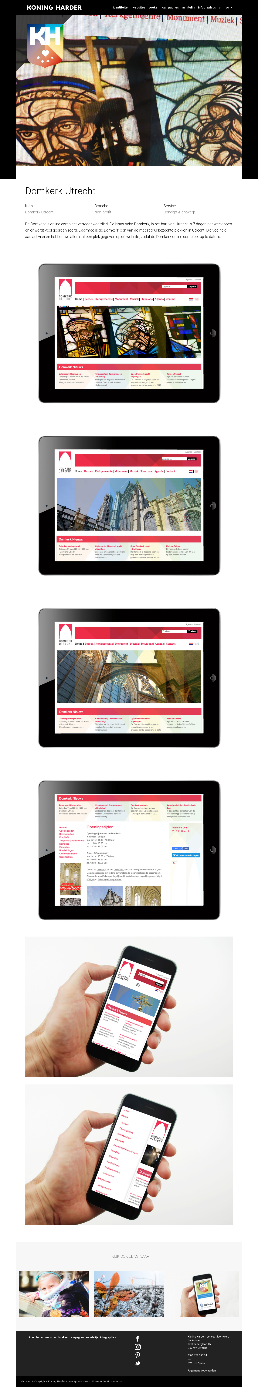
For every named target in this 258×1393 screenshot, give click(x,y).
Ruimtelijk (188, 7)
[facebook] (158, 1339)
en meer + (225, 7)
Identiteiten (121, 7)
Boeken (153, 7)
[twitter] (158, 1364)
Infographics (207, 7)
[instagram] (158, 1347)
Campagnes (170, 7)
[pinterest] (158, 1355)
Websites (138, 7)
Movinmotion (115, 1381)
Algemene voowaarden (202, 1370)
